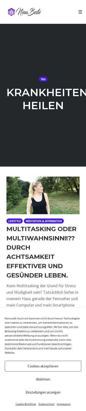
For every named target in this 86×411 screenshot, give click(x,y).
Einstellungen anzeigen (43, 392)
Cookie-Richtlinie (26, 404)
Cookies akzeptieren (43, 366)
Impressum (64, 404)
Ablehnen (43, 379)
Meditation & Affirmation (44, 221)
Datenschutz (46, 404)
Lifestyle (14, 221)
